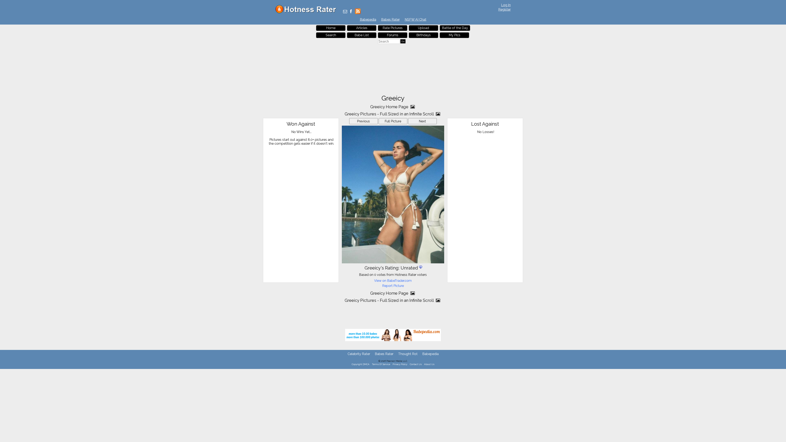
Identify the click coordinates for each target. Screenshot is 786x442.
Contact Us (416, 364)
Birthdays (423, 35)
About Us (429, 364)
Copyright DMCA (360, 364)
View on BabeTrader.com (393, 281)
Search (331, 35)
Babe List (362, 35)
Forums (392, 35)
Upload (423, 28)
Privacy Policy (400, 364)
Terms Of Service (381, 364)
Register (504, 9)
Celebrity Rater (359, 354)
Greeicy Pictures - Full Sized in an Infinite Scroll (390, 114)
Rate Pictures (393, 28)
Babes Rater (390, 19)
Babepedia (368, 19)
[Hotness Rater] (307, 12)
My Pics (454, 35)
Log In (506, 5)
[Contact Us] (345, 12)
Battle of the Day (455, 28)
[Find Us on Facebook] (351, 12)
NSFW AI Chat (415, 19)
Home (330, 28)
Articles (361, 28)
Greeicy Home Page (389, 106)
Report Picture (393, 286)
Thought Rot (408, 354)
